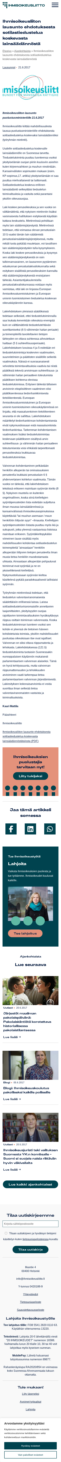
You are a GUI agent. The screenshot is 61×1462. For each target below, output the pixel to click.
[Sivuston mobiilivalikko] (55, 5)
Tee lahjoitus (25, 933)
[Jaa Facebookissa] (11, 828)
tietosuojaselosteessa (36, 1239)
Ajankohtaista (22, 51)
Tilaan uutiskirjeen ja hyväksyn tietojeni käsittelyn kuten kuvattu (30, 1236)
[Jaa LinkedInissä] (30, 828)
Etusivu (7, 51)
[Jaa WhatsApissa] (50, 828)
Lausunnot (9, 67)
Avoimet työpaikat (30, 1401)
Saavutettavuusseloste (30, 1310)
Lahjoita (30, 1409)
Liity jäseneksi (30, 1393)
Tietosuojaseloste (30, 1302)
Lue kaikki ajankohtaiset (30, 1184)
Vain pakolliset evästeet (30, 1454)
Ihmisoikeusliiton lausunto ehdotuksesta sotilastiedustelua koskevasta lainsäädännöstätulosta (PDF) (26, 736)
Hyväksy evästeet (30, 1445)
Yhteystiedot (30, 1294)
